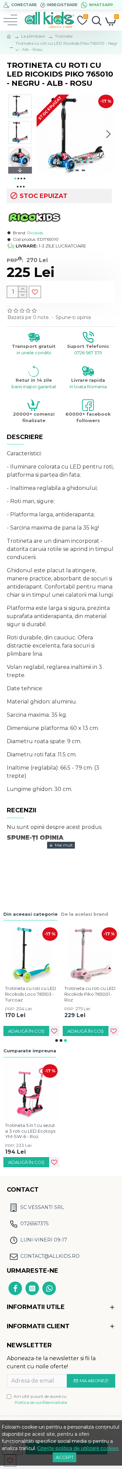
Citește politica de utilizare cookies (78, 1448)
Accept (65, 1457)
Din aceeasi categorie (30, 914)
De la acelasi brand (84, 914)
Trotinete (64, 36)
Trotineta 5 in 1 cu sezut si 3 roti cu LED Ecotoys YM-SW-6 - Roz (30, 1131)
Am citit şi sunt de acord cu (40, 1399)
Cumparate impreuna (29, 1050)
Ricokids (35, 232)
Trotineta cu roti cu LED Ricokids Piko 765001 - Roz (90, 994)
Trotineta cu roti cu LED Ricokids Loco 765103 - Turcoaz (30, 994)
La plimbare (33, 36)
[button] (43, 134)
